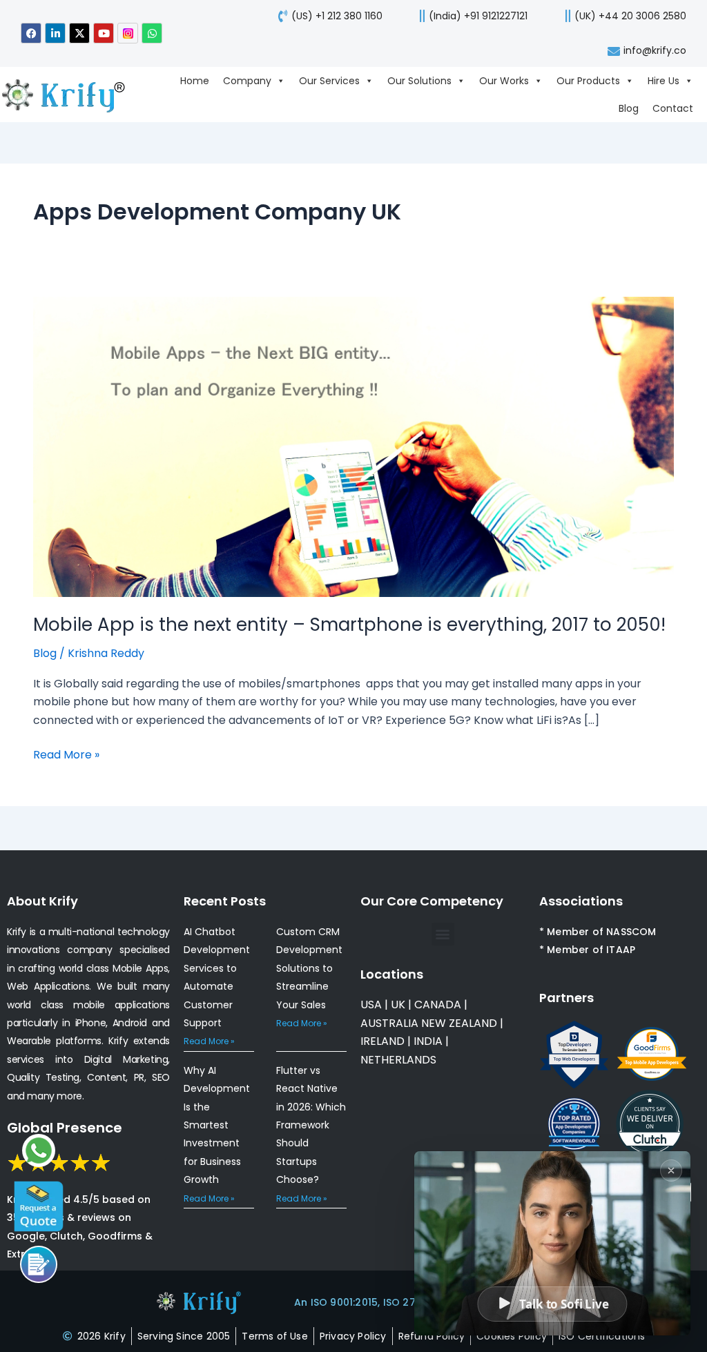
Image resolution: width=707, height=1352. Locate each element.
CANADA (437, 1004)
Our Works (504, 81)
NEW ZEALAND (459, 1023)
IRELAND (382, 1041)
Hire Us (663, 81)
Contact (672, 108)
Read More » (66, 754)
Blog (629, 108)
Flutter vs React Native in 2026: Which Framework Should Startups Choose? (311, 1125)
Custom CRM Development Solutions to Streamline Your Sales (309, 968)
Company (247, 81)
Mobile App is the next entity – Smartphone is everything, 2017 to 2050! (349, 624)
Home (194, 81)
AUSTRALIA (389, 1023)
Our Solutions (419, 81)
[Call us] (38, 1264)
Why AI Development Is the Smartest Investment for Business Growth (217, 1125)
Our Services (329, 81)
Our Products (588, 81)
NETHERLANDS (398, 1060)
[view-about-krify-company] (70, 94)
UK (398, 1004)
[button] (443, 934)
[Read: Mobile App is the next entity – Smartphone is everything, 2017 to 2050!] (353, 446)
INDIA (428, 1041)
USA (371, 1004)
